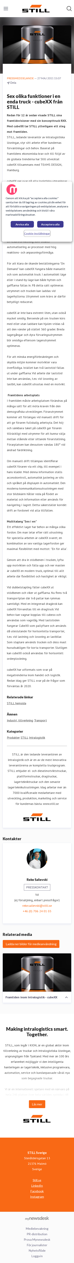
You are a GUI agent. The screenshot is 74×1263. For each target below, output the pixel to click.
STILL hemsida (16, 703)
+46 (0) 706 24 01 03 (37, 911)
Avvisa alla (22, 224)
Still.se (37, 1180)
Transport (40, 720)
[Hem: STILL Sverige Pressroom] (36, 8)
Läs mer (37, 1104)
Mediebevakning (37, 1228)
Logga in (37, 1256)
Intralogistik (37, 737)
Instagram (37, 1197)
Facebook (37, 1191)
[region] (37, 212)
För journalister (37, 1245)
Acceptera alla (50, 224)
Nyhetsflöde (37, 1250)
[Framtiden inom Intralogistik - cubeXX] (37, 972)
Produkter (13, 737)
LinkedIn (37, 1186)
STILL (24, 737)
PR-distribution (37, 1234)
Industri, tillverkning (20, 720)
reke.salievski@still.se (37, 906)
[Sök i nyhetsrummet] (69, 8)
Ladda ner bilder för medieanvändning (31, 944)
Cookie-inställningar (37, 233)
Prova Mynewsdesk (37, 1239)
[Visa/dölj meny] (6, 8)
